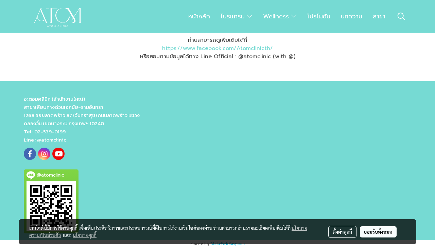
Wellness (277, 16)
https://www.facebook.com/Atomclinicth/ (217, 48)
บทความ (351, 16)
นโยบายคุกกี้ (85, 235)
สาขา (379, 16)
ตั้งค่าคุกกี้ (342, 232)
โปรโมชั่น (318, 16)
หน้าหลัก (199, 16)
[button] (401, 16)
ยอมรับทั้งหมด (378, 232)
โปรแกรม (234, 16)
